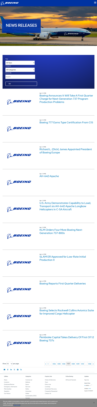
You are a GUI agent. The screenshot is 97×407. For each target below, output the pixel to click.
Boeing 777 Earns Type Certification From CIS (66, 122)
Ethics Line (48, 384)
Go (10, 84)
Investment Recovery (51, 389)
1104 (54, 364)
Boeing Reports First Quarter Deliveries (63, 283)
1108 (73, 364)
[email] (4, 369)
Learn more (17, 405)
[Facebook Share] (7, 369)
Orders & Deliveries (50, 380)
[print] (17, 369)
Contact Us (48, 393)
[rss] (21, 369)
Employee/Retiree (9, 384)
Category (8, 66)
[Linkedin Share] (11, 369)
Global (27, 393)
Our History (7, 393)
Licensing (47, 386)
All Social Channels (71, 380)
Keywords (8, 73)
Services (27, 386)
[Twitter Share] (14, 369)
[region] (48, 403)
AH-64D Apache (49, 176)
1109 (77, 364)
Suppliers (6, 391)
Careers (27, 398)
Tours (46, 382)
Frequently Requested (51, 391)
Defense (27, 382)
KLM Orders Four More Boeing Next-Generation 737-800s (61, 231)
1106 (63, 364)
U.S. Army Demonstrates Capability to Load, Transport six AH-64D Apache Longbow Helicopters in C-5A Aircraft (65, 206)
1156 (89, 364)
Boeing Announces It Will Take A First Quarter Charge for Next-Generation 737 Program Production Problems (66, 99)
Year (6, 59)
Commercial (28, 380)
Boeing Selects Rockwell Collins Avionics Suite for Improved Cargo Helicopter (67, 312)
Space (27, 384)
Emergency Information (10, 386)
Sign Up (86, 380)
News (5, 380)
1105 (59, 364)
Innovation (28, 391)
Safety (27, 389)
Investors (6, 382)
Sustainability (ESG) (30, 395)
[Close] (94, 403)
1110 (82, 364)
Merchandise (7, 389)
